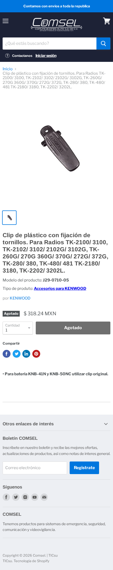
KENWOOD (20, 298)
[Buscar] (103, 43)
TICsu (7, 561)
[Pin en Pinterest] (36, 354)
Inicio (8, 69)
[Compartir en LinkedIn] (26, 354)
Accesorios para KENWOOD (60, 288)
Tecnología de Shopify (31, 561)
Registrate (84, 467)
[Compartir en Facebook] (7, 354)
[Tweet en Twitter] (16, 354)
